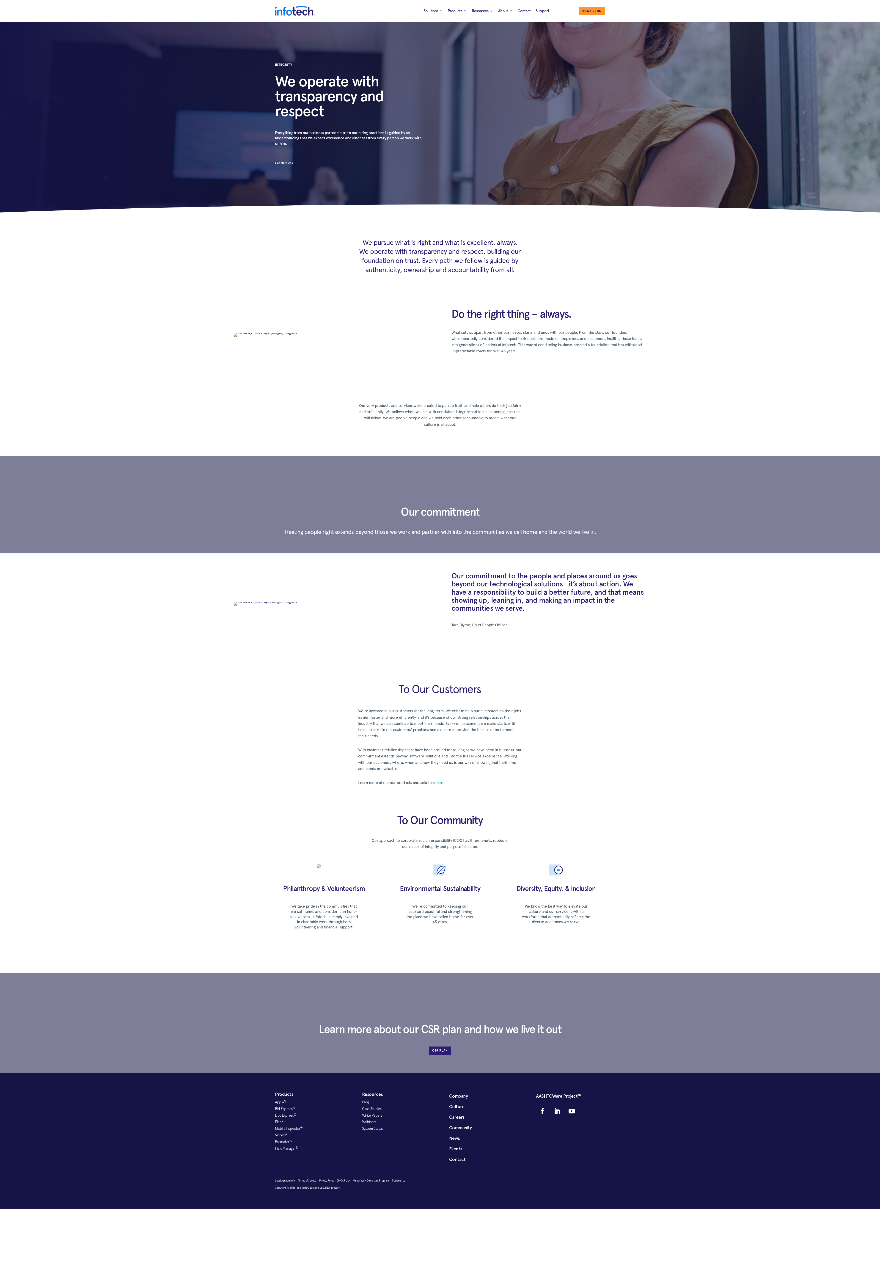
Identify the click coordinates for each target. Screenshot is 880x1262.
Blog (365, 1102)
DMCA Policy (345, 1180)
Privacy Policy (328, 1180)
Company (458, 1096)
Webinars (369, 1122)
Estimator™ (283, 1142)
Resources (480, 11)
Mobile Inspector (289, 1128)
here (440, 782)
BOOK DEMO (592, 11)
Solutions (431, 11)
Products (455, 11)
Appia (280, 1102)
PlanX (279, 1122)
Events (455, 1149)
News (454, 1138)
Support (542, 11)
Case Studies (372, 1109)
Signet (281, 1135)
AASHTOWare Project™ (558, 1096)
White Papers (372, 1115)
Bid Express (285, 1109)
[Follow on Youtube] (571, 1111)
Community (460, 1127)
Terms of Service (308, 1180)
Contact (524, 11)
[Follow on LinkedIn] (557, 1111)
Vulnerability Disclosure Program (372, 1180)
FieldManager (286, 1148)
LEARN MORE (284, 162)
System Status (372, 1128)
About (503, 11)
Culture (457, 1106)
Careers (457, 1117)
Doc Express (285, 1115)
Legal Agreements (286, 1180)
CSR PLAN (440, 1050)
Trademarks (398, 1180)
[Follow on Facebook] (542, 1111)
